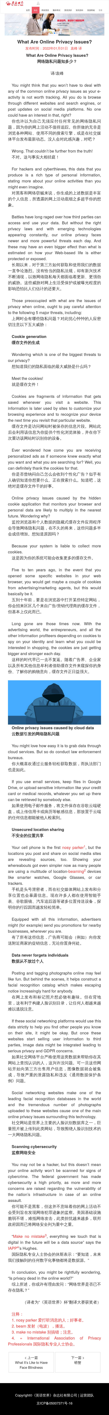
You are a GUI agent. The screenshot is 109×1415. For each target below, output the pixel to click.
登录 (100, 10)
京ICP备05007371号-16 (54, 1403)
